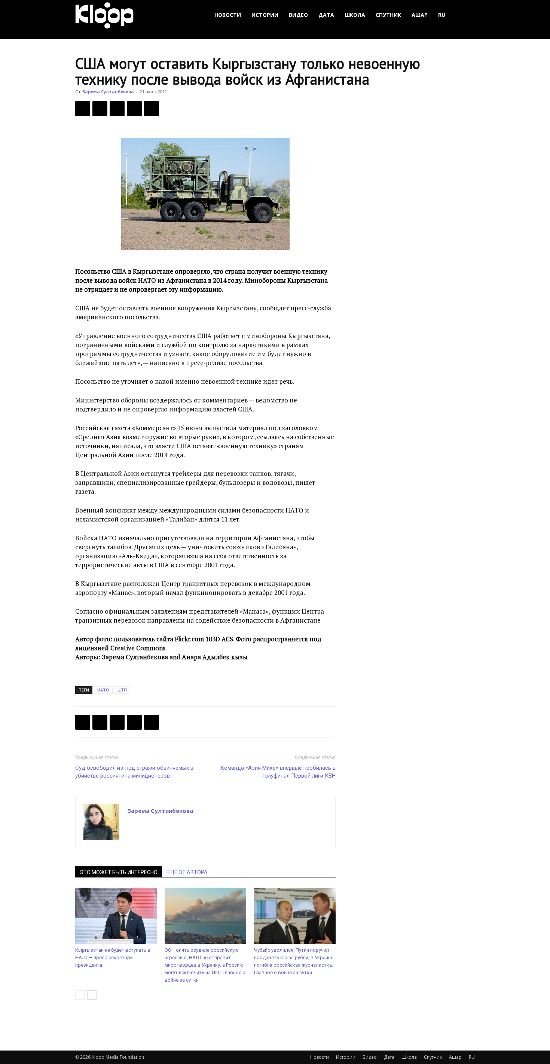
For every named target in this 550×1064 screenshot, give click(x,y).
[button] (466, 15)
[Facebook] (82, 108)
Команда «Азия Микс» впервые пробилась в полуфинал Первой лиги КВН (278, 771)
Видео (298, 14)
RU (441, 14)
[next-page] (92, 995)
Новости (227, 14)
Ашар (420, 14)
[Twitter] (99, 108)
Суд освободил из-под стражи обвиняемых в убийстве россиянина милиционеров (134, 771)
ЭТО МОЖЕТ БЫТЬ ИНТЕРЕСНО (119, 872)
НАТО (103, 690)
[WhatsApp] (151, 108)
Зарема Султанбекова (108, 91)
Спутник (388, 14)
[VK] (117, 108)
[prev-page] (80, 995)
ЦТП (122, 690)
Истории (264, 14)
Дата (326, 14)
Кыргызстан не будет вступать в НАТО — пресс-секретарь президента (112, 957)
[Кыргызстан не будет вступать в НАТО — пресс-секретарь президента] (116, 916)
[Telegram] (134, 108)
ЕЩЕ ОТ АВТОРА (187, 872)
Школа (355, 14)
